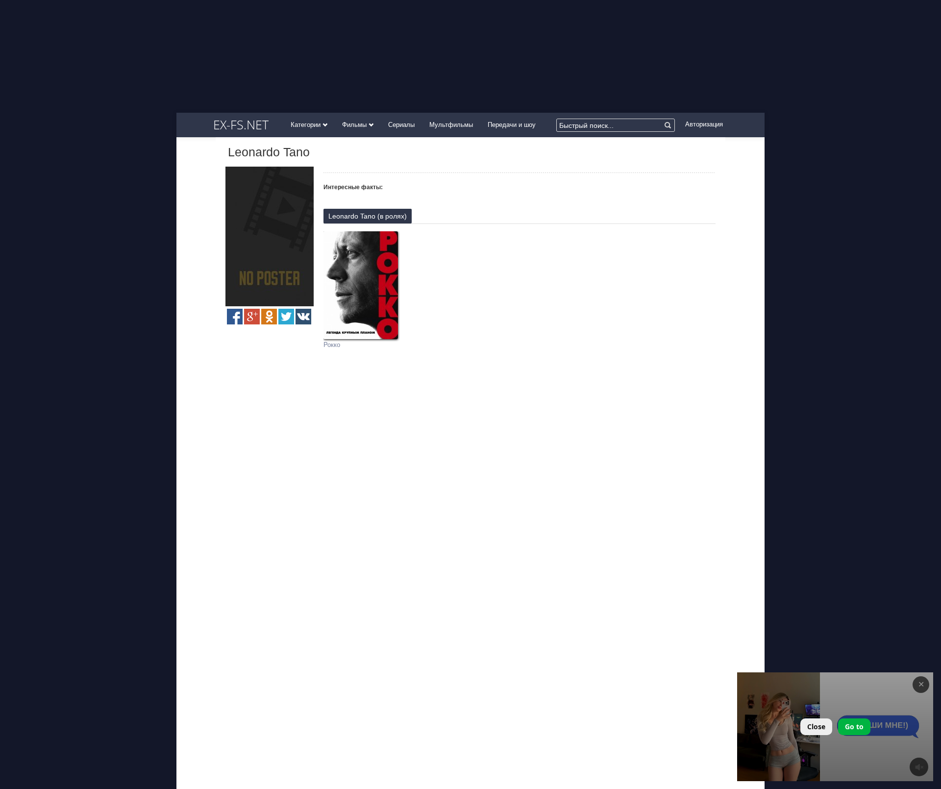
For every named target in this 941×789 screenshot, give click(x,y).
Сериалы (401, 124)
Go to (854, 726)
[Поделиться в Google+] (252, 316)
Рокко (331, 344)
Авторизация (704, 124)
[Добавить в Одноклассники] (269, 316)
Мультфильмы (451, 124)
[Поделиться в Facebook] (235, 316)
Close (816, 726)
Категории (306, 124)
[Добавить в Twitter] (286, 316)
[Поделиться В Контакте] (303, 316)
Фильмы (355, 124)
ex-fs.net (241, 124)
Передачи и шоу (512, 124)
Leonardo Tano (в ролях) (367, 216)
